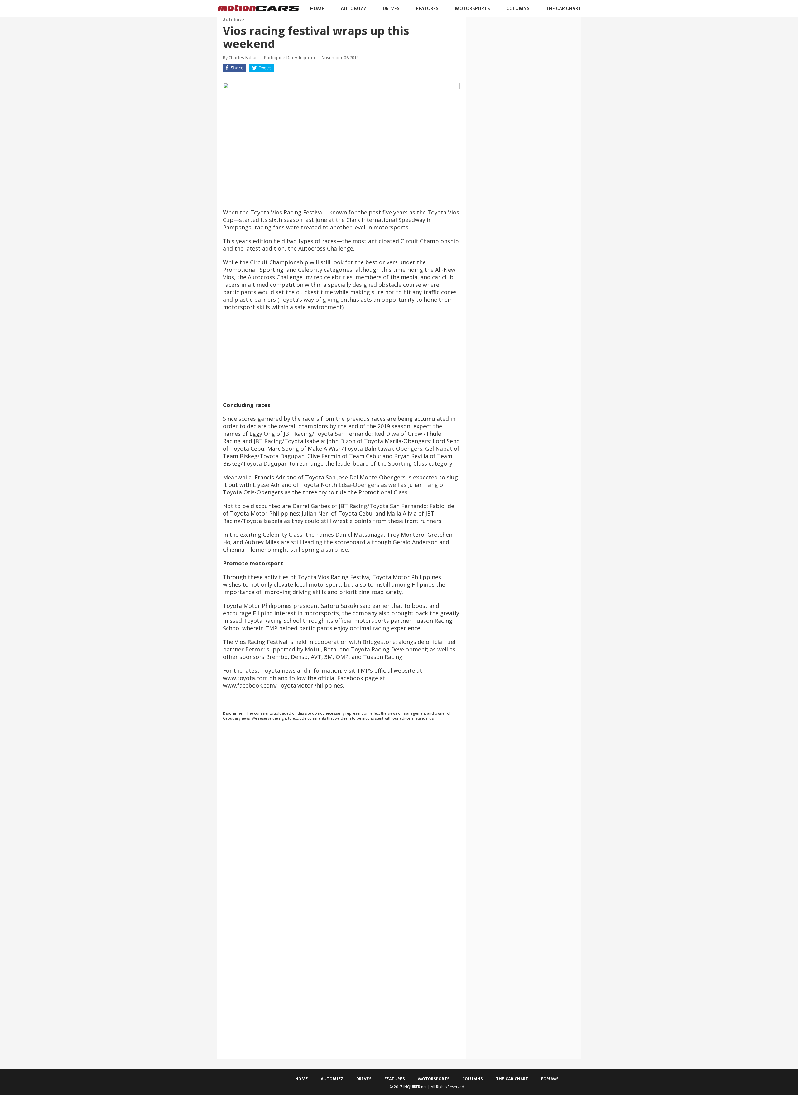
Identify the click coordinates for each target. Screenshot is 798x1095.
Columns (518, 8)
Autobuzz (354, 8)
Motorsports (472, 8)
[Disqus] (341, 810)
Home (317, 8)
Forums (550, 1079)
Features (427, 8)
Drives (391, 8)
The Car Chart (563, 8)
